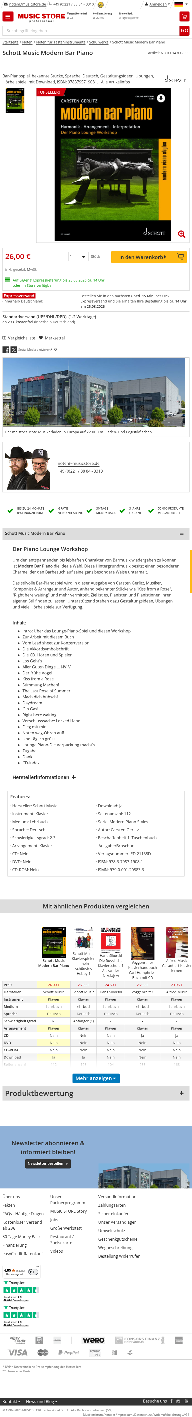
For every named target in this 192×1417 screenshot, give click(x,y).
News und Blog (40, 1401)
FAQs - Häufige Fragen (23, 1213)
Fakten (8, 1205)
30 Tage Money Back (21, 1236)
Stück (95, 256)
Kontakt (9, 1401)
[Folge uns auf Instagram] (178, 1401)
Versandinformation (117, 1196)
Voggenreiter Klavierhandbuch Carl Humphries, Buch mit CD (142, 970)
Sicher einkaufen (114, 1213)
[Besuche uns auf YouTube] (187, 1401)
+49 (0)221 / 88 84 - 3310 (80, 471)
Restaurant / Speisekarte (62, 1239)
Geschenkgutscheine (118, 1239)
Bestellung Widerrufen (119, 1256)
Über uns (11, 1196)
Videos (56, 1251)
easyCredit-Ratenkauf (22, 1253)
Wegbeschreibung (115, 1247)
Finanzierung (14, 1245)
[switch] (33, 1272)
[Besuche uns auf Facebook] (171, 1401)
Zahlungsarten (112, 1205)
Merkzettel (55, 338)
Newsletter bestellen (45, 1163)
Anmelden (158, 4)
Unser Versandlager (117, 1222)
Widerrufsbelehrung (168, 1415)
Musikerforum (93, 1415)
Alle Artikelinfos (115, 82)
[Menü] (38, 1268)
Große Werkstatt (66, 1228)
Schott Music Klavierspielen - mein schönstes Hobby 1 (84, 963)
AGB (186, 1415)
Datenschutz (143, 1415)
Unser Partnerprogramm (67, 1199)
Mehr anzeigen (94, 1078)
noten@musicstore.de (27, 4)
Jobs (54, 1219)
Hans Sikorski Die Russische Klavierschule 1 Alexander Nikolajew (111, 965)
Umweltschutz (111, 1230)
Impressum (124, 1415)
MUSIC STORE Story (68, 1211)
